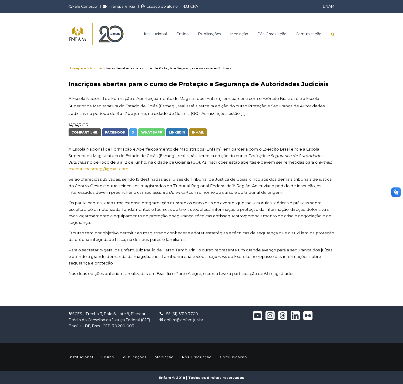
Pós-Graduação (271, 34)
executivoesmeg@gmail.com (99, 168)
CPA (193, 6)
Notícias (96, 68)
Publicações (209, 34)
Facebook (115, 132)
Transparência (121, 6)
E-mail (198, 132)
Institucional (155, 34)
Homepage (77, 68)
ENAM (328, 6)
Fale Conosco (84, 6)
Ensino (182, 34)
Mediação (239, 34)
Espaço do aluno (161, 6)
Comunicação (308, 34)
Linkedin (177, 132)
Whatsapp (151, 132)
